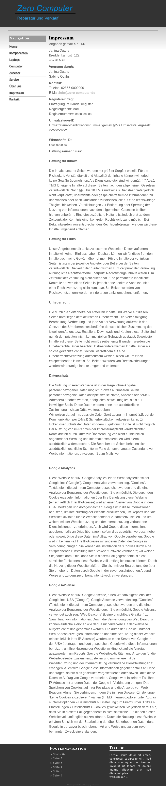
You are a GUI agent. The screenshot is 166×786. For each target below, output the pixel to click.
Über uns (15, 86)
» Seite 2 (56, 758)
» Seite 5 (56, 771)
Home (13, 46)
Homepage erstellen (74, 785)
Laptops (14, 60)
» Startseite (58, 754)
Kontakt (14, 99)
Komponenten (18, 53)
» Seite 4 (56, 767)
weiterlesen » (119, 777)
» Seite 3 (56, 762)
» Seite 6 (56, 775)
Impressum (16, 93)
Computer (15, 66)
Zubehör (14, 73)
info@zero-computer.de (77, 92)
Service (14, 79)
